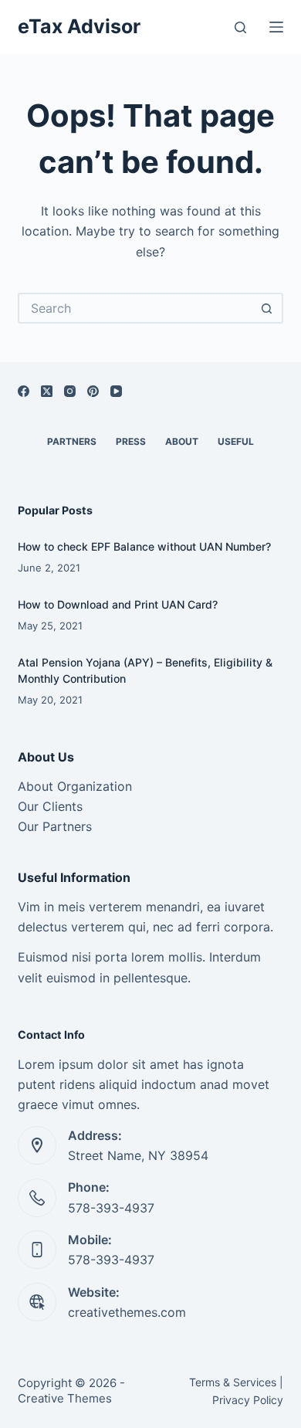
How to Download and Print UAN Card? (118, 604)
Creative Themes (65, 1398)
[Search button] (267, 308)
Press (131, 441)
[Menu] (276, 27)
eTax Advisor (79, 26)
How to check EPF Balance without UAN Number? (144, 546)
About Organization (75, 786)
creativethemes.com (127, 1312)
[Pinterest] (93, 391)
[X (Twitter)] (46, 391)
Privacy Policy (247, 1399)
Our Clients (50, 806)
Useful (236, 441)
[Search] (240, 27)
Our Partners (55, 826)
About (181, 441)
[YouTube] (116, 391)
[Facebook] (23, 391)
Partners (71, 441)
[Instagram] (70, 391)
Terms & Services (232, 1382)
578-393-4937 (111, 1208)
